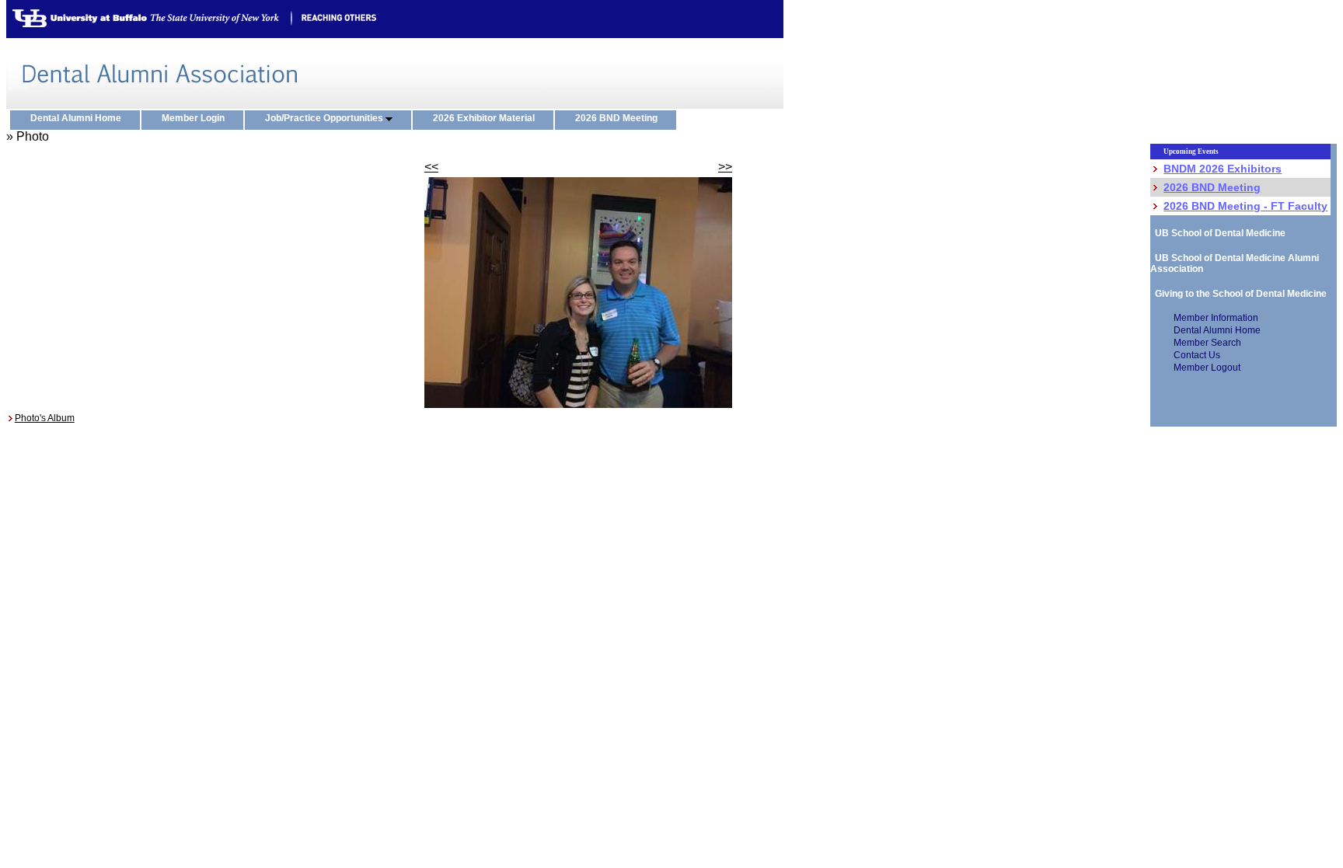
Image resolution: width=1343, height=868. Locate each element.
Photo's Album (45, 418)
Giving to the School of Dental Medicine (1238, 293)
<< (431, 166)
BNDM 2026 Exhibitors (1222, 168)
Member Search (1207, 342)
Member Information (1216, 317)
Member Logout (1207, 367)
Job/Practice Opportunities (325, 118)
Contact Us (1197, 355)
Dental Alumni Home (79, 118)
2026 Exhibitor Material (487, 118)
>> (725, 166)
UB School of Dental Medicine (1217, 233)
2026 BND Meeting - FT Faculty (1245, 206)
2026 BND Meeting (620, 118)
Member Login (197, 118)
